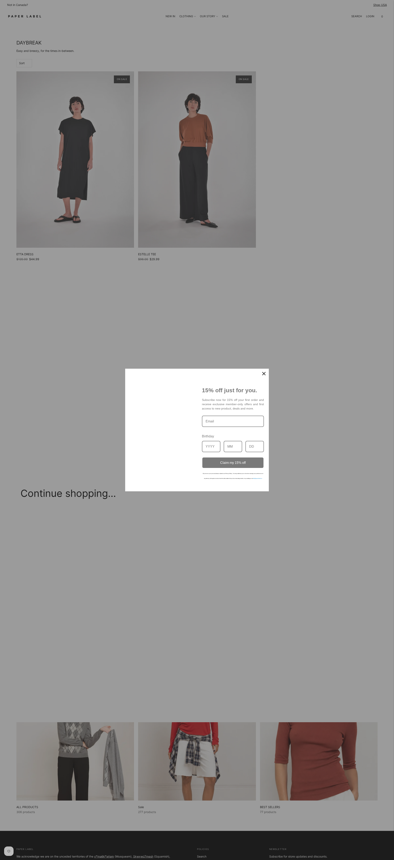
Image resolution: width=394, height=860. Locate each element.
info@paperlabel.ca (257, 478)
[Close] (264, 374)
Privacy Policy (229, 473)
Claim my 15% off (233, 462)
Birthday (208, 436)
